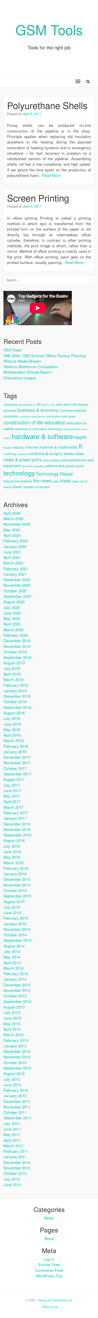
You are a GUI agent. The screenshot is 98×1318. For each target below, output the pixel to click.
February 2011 (15, 1151)
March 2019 (13, 679)
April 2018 (12, 735)
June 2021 (12, 552)
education (55, 422)
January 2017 (14, 818)
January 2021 (14, 574)
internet (32, 447)
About (49, 1238)
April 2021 (12, 557)
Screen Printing (38, 197)
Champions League (19, 378)
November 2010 (16, 1168)
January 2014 (14, 979)
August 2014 (14, 946)
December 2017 (16, 757)
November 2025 (16, 524)
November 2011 (16, 1107)
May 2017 (11, 796)
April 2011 (12, 1140)
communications (73, 410)
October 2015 (14, 890)
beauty (83, 404)
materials (22, 454)
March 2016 (13, 862)
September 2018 (17, 707)
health (80, 437)
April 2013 (12, 1029)
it (80, 445)
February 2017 (15, 812)
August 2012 (14, 1073)
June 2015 (12, 912)
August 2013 (14, 1007)
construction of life (23, 422)
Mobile (69, 453)
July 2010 (11, 1179)
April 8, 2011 (32, 113)
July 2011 (11, 1123)
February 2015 (15, 918)
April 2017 (12, 801)
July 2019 (11, 668)
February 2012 (15, 1090)
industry (18, 447)
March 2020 (13, 629)
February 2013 (15, 1040)
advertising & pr (26, 404)
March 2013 (13, 1034)
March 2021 (13, 563)
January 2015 (14, 924)
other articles (51, 460)
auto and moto (66, 404)
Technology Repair (54, 473)
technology (19, 472)
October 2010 (14, 1173)
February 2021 (15, 568)
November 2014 (16, 929)
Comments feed (49, 1270)
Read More (51, 175)
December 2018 (16, 696)
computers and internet (32, 416)
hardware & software (42, 436)
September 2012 (17, 1068)
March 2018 (13, 740)
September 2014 (17, 940)
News (49, 1218)
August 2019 (14, 663)
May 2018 (11, 729)
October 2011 (14, 1112)
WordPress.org (49, 1275)
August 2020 (14, 601)
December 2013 (16, 985)
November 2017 (16, 762)
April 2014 (12, 962)
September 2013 (17, 1001)
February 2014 (15, 973)
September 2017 (17, 774)
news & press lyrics (22, 459)
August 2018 (14, 713)
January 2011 (14, 1156)
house (7, 447)
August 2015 (14, 901)
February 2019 (15, 685)
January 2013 (14, 1046)
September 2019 (17, 657)
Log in (49, 1259)
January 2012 (14, 1095)
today (55, 481)
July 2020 (11, 607)
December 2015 (16, 879)
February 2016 (15, 868)
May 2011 (11, 1134)
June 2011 (12, 1129)
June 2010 (12, 1184)
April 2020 (12, 624)
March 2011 (13, 1145)
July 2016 (11, 846)
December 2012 (16, 1051)
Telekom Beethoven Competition (30, 366)
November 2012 (16, 1057)
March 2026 (13, 518)
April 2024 (12, 535)
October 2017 (14, 768)
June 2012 (12, 1084)
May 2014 (11, 957)
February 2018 (15, 746)
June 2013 (12, 1018)
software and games (60, 465)
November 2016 (16, 829)
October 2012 (14, 1062)
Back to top (50, 1307)
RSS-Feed (12, 350)
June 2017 (12, 790)
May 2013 (11, 1023)
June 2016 (12, 851)
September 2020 (17, 596)
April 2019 (12, 674)
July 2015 (11, 907)
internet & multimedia (58, 447)
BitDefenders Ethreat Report (27, 372)
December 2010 (16, 1162)
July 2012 (11, 1079)
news (79, 453)
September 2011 (17, 1118)
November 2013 (16, 990)
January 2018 (14, 751)
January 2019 (14, 690)
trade (65, 480)
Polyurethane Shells (47, 105)
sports (80, 466)
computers (11, 416)
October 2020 (14, 591)
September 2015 (17, 896)
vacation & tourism (36, 486)
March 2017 (13, 807)
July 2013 (11, 1012)
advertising (10, 404)
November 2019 (16, 646)
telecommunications (17, 481)
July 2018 (11, 718)
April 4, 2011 (32, 206)
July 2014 (11, 951)
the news (42, 480)
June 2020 (12, 613)
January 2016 (14, 873)
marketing (9, 454)
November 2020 (16, 585)
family (66, 429)
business (9, 410)
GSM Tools (49, 29)
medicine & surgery (45, 453)
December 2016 (16, 824)
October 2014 (14, 934)
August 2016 (14, 840)
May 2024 (11, 530)
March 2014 (13, 968)
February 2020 (15, 635)
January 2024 (14, 546)
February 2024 (15, 540)
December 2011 (16, 1101)
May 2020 (11, 618)
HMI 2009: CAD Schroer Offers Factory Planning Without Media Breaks (44, 358)
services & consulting (33, 466)
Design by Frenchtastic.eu (55, 1300)
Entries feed (49, 1264)
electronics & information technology (38, 429)
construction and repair (60, 416)
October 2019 (14, 652)
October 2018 (14, 701)
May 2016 (11, 857)
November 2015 (16, 885)
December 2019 (16, 640)
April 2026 (12, 513)
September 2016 (17, 835)
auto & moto (48, 404)
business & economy (38, 410)
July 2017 (11, 785)
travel (17, 486)
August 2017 (14, 779)
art (38, 404)
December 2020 (16, 579)
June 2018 (12, 724)
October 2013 (14, 995)
